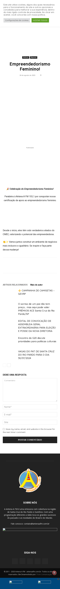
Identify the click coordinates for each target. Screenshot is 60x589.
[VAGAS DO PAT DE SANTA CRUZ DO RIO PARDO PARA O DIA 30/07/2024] (10, 354)
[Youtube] (45, 561)
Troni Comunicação (44, 574)
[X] (17, 81)
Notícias (25, 57)
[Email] (36, 81)
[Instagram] (22, 561)
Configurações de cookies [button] (16, 20)
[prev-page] (4, 365)
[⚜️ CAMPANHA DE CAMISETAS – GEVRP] (10, 293)
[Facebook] (10, 81)
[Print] (42, 81)
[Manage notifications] (54, 573)
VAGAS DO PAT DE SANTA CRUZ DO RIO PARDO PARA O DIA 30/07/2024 (36, 355)
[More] (49, 81)
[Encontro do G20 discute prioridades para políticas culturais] (10, 341)
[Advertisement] (30, 35)
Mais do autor (36, 285)
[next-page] (9, 365)
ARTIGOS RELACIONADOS (15, 285)
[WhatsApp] (30, 81)
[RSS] (30, 561)
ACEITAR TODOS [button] (40, 20)
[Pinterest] (23, 81)
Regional (33, 57)
